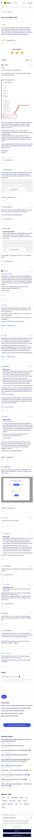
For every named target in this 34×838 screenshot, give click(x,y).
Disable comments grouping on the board (13, 779)
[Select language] (24, 3)
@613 (4, 68)
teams (19, 800)
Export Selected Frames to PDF (9, 716)
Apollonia (6, 271)
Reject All (17, 831)
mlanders (6, 65)
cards (16, 804)
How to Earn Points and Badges (17, 725)
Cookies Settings (17, 826)
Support (25, 800)
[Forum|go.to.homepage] (11, 3)
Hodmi (5, 305)
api (26, 797)
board (3, 797)
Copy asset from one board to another (12, 713)
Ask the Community (7, 12)
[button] (2, 3)
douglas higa (7, 467)
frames (21, 797)
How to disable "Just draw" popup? (11, 765)
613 (4, 24)
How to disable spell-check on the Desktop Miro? (15, 750)
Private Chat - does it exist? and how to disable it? (15, 770)
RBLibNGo (6, 366)
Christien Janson (8, 169)
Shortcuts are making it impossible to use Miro (14, 774)
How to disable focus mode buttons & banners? (14, 755)
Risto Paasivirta (8, 207)
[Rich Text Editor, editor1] (17, 686)
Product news (4, 747)
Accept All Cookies (17, 835)
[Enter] (2, 7)
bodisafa (6, 416)
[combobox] (17, 7)
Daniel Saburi (7, 228)
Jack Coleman (7, 653)
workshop (10, 804)
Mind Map (26, 804)
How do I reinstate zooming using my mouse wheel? (16, 708)
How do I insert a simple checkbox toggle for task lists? (16, 705)
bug (8, 797)
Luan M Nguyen (8, 630)
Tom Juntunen (7, 566)
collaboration (14, 797)
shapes (4, 804)
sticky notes (12, 800)
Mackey (6, 613)
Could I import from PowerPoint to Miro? (12, 710)
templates (4, 800)
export (3, 807)
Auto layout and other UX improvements (12, 745)
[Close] (31, 817)
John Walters (7, 534)
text (21, 804)
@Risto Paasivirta (7, 274)
